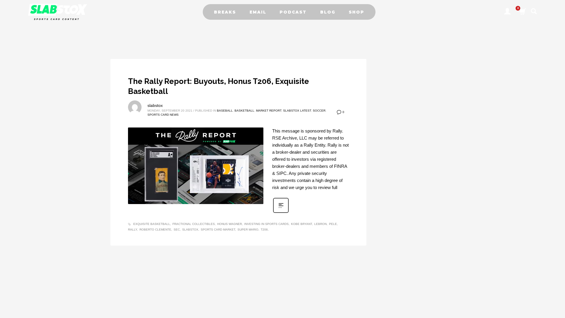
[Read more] (281, 212)
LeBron (320, 224)
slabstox (155, 105)
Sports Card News (163, 114)
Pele (333, 224)
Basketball (244, 110)
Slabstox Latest (297, 110)
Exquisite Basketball (151, 224)
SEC (177, 229)
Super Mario (247, 229)
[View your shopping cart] (522, 12)
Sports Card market (218, 229)
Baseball (225, 110)
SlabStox (190, 229)
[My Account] (507, 12)
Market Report (268, 110)
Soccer (319, 110)
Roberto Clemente (155, 229)
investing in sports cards (266, 224)
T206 (264, 229)
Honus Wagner (229, 224)
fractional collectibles (193, 224)
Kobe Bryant (301, 224)
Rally (132, 229)
